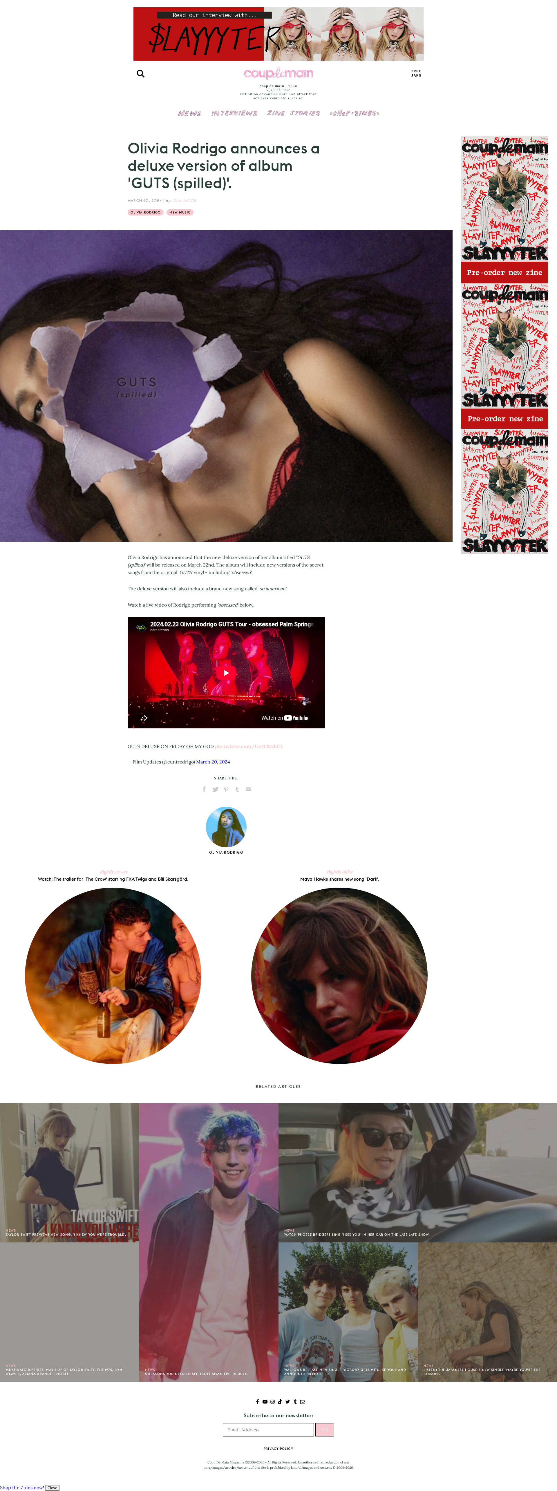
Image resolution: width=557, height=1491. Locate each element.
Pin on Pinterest (226, 789)
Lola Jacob (183, 200)
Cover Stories (293, 109)
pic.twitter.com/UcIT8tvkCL (249, 746)
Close (52, 1488)
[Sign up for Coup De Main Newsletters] (302, 1402)
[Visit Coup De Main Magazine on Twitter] (287, 1402)
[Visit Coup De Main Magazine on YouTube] (265, 1402)
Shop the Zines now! (22, 1487)
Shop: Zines (354, 109)
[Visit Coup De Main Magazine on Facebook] (257, 1402)
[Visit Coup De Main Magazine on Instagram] (272, 1402)
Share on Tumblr (237, 789)
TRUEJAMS (416, 73)
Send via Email (248, 789)
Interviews (234, 109)
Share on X (215, 789)
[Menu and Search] (140, 73)
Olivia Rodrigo (146, 212)
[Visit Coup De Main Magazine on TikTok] (280, 1402)
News (190, 116)
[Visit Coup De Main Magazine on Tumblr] (295, 1402)
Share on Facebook (204, 789)
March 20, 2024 (213, 762)
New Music (180, 212)
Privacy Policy (278, 1449)
